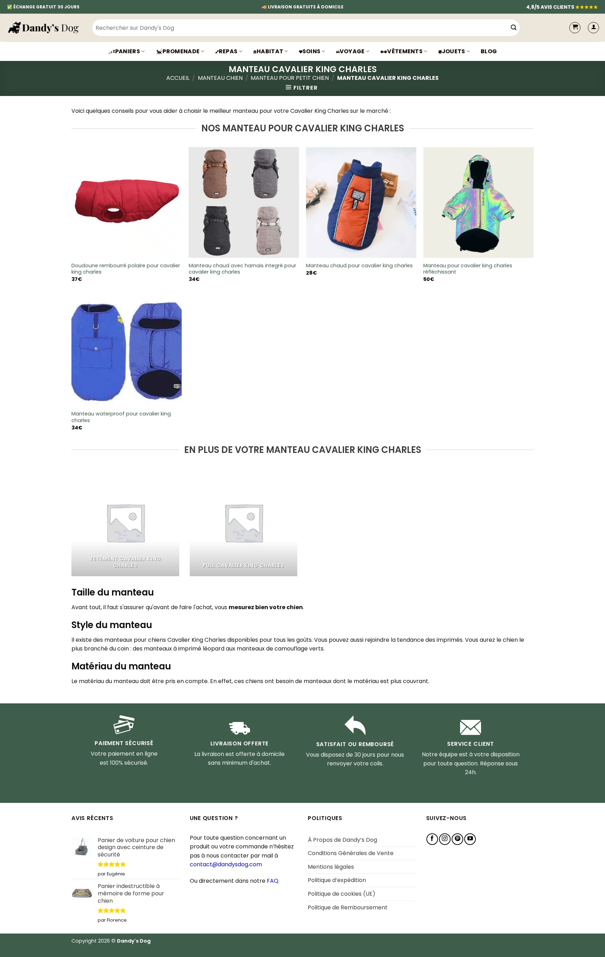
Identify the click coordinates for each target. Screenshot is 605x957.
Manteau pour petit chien (290, 78)
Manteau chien (220, 78)
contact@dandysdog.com (226, 864)
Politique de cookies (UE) (341, 894)
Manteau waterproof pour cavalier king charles (121, 417)
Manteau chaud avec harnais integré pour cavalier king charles (242, 268)
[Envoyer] (514, 28)
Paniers (127, 51)
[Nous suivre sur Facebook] (432, 839)
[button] (593, 27)
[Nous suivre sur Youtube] (470, 839)
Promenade (181, 51)
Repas (228, 51)
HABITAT (270, 51)
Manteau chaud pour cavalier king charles (359, 265)
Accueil (177, 78)
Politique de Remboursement (348, 907)
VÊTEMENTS (405, 51)
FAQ (272, 881)
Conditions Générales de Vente (351, 853)
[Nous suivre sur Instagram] (445, 839)
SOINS (311, 51)
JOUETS (453, 51)
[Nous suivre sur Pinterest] (457, 839)
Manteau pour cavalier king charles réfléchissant (467, 268)
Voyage (352, 51)
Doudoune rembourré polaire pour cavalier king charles (125, 268)
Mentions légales (331, 867)
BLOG (489, 51)
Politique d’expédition (337, 880)
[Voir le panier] (574, 27)
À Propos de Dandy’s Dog (342, 840)
